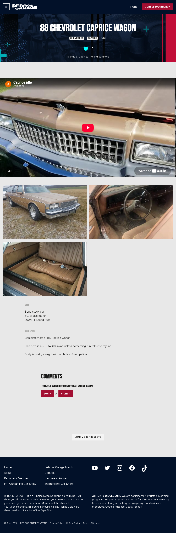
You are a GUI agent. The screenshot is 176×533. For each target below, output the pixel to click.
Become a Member (16, 478)
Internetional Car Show (59, 483)
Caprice (92, 38)
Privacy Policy (57, 523)
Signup (71, 56)
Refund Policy (73, 523)
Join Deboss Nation (157, 6)
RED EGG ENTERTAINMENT (33, 523)
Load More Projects (88, 437)
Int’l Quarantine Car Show (20, 483)
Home (8, 467)
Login (133, 7)
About (8, 472)
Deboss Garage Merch (59, 467)
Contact (50, 472)
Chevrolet (76, 38)
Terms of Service (91, 523)
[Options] (6, 6)
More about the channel (55, 503)
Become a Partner (56, 478)
